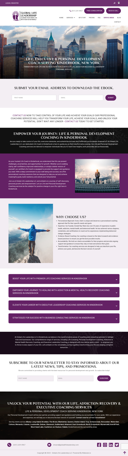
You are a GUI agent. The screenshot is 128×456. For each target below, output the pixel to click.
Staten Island (79, 422)
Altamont (68, 424)
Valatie (65, 427)
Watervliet (115, 422)
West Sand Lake (37, 427)
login (8, 3)
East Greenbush (78, 424)
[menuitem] (59, 18)
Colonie (27, 424)
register (14, 3)
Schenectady (95, 422)
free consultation (94, 11)
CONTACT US (19, 115)
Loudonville (34, 424)
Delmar (43, 424)
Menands (19, 424)
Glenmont (50, 424)
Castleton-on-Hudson (53, 427)
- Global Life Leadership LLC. (62, 453)
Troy (87, 422)
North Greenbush (93, 424)
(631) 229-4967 (77, 11)
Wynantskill (104, 424)
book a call (113, 11)
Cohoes (12, 424)
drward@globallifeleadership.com (66, 445)
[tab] (64, 279)
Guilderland (59, 424)
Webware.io (86, 453)
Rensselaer (105, 422)
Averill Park (114, 424)
